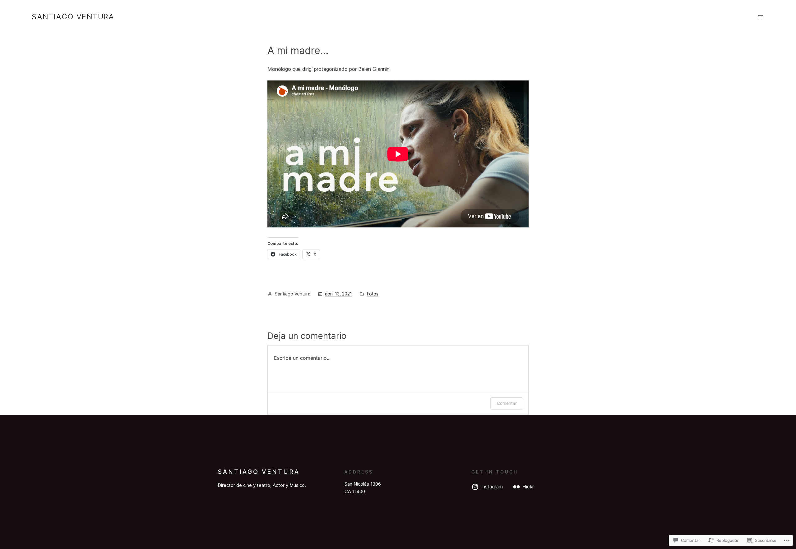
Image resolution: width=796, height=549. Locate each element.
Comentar (507, 403)
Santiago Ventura (73, 16)
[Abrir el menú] (760, 17)
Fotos (372, 293)
